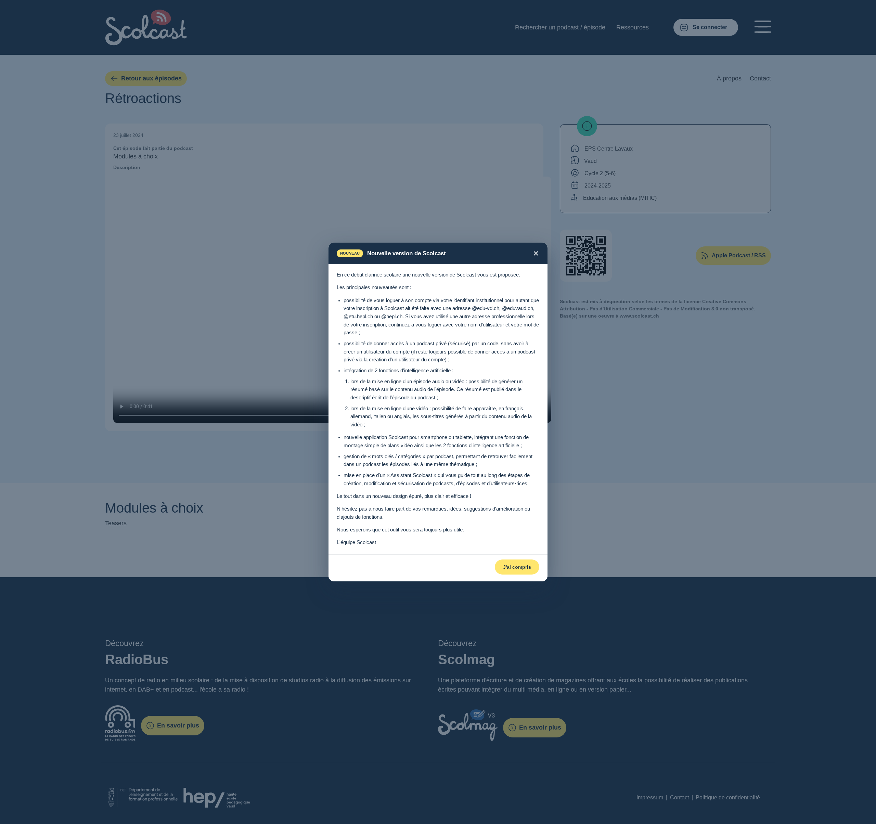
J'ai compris (517, 567)
